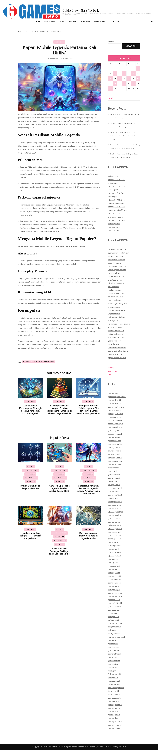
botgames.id (113, 620)
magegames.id (114, 627)
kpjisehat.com (114, 313)
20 (124, 84)
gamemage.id (114, 660)
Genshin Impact (100, 22)
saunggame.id (114, 484)
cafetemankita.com (116, 293)
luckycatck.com (114, 273)
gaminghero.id (114, 708)
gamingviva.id (114, 728)
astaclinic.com (114, 344)
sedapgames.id (114, 454)
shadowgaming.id (115, 423)
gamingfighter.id (115, 596)
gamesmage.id (114, 606)
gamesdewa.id (114, 437)
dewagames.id (114, 447)
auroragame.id (114, 545)
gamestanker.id (114, 698)
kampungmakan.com (117, 269)
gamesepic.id (113, 610)
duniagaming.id (114, 410)
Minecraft (85, 22)
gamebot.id (113, 657)
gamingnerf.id (114, 569)
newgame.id (113, 549)
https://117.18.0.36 (116, 179)
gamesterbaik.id (115, 444)
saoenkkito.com (114, 263)
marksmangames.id (116, 637)
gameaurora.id (114, 532)
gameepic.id (113, 664)
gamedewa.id (114, 474)
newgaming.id (114, 498)
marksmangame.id (116, 687)
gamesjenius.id (114, 440)
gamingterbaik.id (115, 413)
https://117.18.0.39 (116, 186)
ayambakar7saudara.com (119, 253)
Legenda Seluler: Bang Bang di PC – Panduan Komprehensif (30, 536)
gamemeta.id (114, 650)
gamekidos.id (113, 701)
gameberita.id (114, 542)
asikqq (111, 367)
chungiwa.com (114, 307)
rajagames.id (113, 468)
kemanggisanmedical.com (119, 324)
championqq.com (115, 217)
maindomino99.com (116, 203)
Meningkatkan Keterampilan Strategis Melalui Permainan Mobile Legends (30, 409)
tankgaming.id (114, 694)
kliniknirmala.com (115, 327)
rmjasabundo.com (115, 297)
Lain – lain (115, 22)
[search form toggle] (152, 22)
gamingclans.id (114, 576)
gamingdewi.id (114, 400)
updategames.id (115, 528)
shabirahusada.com (116, 337)
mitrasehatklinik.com (117, 317)
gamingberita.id (115, 495)
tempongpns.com (115, 256)
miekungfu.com (114, 290)
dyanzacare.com (115, 354)
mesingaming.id (115, 721)
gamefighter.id (114, 654)
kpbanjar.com (114, 320)
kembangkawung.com (117, 303)
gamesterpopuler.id (117, 396)
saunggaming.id (115, 420)
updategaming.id (115, 511)
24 (110, 89)
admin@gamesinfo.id (54, 58)
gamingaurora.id (115, 491)
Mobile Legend (50, 22)
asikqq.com (113, 176)
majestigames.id (115, 457)
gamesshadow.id (115, 427)
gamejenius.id (114, 478)
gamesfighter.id (115, 603)
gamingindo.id (114, 714)
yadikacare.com (114, 341)
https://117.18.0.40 (116, 220)
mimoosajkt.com (115, 300)
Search (111, 41)
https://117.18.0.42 (116, 193)
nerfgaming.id (114, 589)
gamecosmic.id (114, 535)
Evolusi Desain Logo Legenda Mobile (30, 487)
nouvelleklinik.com (116, 330)
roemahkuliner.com (116, 259)
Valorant (73, 22)
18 (115, 84)
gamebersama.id (115, 461)
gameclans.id (113, 647)
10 (110, 79)
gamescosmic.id (115, 515)
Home (38, 22)
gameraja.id (113, 471)
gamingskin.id (114, 572)
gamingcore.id (114, 711)
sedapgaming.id (115, 434)
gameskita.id (113, 393)
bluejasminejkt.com (116, 283)
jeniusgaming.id (115, 417)
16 (138, 79)
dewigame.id (113, 481)
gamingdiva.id (114, 718)
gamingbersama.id (116, 407)
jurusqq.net (113, 190)
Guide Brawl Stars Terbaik (80, 10)
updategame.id (114, 555)
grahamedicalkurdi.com (118, 351)
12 (119, 79)
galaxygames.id (114, 525)
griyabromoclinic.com (117, 357)
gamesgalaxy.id (114, 508)
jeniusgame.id (114, 566)
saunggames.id (114, 451)
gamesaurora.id (114, 505)
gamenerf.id (113, 643)
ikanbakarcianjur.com (117, 310)
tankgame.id (113, 691)
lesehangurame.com (117, 249)
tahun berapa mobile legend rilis (38, 362)
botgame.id (113, 667)
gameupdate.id (114, 539)
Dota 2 (62, 22)
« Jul (111, 98)
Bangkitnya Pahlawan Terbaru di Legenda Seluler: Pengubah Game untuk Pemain (88, 489)
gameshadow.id (115, 464)
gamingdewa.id (114, 403)
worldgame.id (114, 562)
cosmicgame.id (114, 552)
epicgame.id (113, 677)
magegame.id (114, 681)
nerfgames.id (113, 616)
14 (129, 79)
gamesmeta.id (114, 599)
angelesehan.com (115, 280)
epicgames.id (113, 630)
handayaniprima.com (117, 266)
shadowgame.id (115, 488)
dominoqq (112, 371)
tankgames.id (114, 633)
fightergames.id (115, 623)
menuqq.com (113, 230)
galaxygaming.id (115, 501)
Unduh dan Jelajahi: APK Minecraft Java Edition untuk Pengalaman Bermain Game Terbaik (124, 135)
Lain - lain (59, 42)
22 (133, 84)
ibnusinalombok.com (117, 347)
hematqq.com (114, 223)
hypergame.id (114, 684)
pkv (109, 374)
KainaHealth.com (115, 334)
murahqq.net (113, 196)
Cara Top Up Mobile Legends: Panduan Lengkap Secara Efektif (59, 488)
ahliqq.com (112, 183)
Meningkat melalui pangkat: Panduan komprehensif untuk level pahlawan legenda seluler (59, 409)
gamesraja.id (113, 430)
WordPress (122, 747)
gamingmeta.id (114, 586)
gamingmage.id (114, 583)
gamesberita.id (114, 518)
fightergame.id (114, 674)
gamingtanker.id (115, 593)
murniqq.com (114, 227)
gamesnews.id (114, 522)
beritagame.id (114, 559)
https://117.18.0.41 (116, 200)
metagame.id (114, 671)
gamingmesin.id (115, 704)
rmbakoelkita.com (116, 276)
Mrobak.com (113, 286)
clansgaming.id (114, 579)
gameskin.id (113, 640)
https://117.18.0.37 (116, 213)
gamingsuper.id (115, 725)
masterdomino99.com (117, 210)
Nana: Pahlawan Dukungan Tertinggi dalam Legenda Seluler (59, 551)
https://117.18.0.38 (116, 206)
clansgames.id (114, 613)
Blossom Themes (103, 747)
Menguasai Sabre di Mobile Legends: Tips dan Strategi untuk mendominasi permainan (88, 409)
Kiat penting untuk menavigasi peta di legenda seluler (88, 536)
